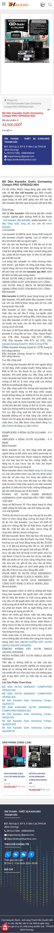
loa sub (36, 223)
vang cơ (39, 470)
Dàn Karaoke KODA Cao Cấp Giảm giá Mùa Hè (14, 777)
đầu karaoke (23, 220)
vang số (25, 223)
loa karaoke (9, 220)
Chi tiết (6, 130)
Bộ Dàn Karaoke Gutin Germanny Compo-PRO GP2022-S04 (38, 778)
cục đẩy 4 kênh (30, 426)
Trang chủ (11, 100)
